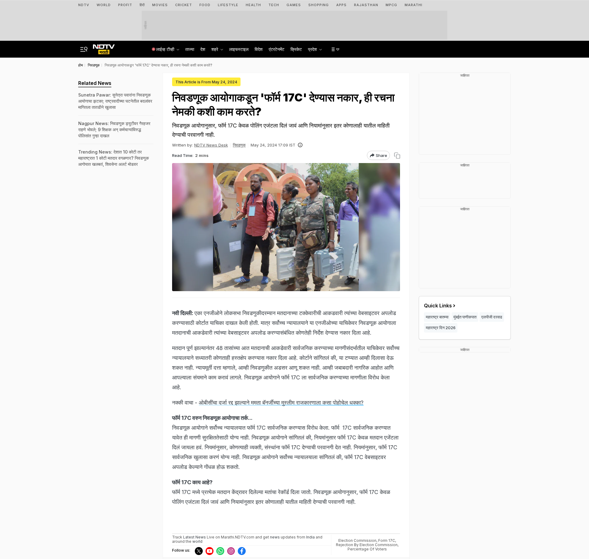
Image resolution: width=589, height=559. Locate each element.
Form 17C (386, 540)
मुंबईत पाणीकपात (464, 316)
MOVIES (160, 5)
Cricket (183, 5)
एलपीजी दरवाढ (491, 316)
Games (294, 5)
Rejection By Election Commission (367, 544)
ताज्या (189, 49)
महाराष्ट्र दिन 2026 (441, 327)
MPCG (391, 5)
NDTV (83, 5)
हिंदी (142, 5)
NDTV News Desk (211, 145)
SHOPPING (318, 5)
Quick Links (438, 305)
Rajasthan (366, 5)
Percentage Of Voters (367, 549)
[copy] (397, 155)
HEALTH (253, 5)
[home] (104, 47)
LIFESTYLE (228, 5)
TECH (273, 5)
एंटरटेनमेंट (276, 49)
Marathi (413, 5)
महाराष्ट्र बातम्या (437, 316)
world (197, 541)
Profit (125, 5)
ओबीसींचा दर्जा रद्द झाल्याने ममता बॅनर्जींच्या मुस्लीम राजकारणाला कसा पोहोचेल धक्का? (281, 402)
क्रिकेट (296, 49)
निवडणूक (239, 145)
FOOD (204, 5)
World (104, 5)
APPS (341, 5)
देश (202, 49)
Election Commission (357, 540)
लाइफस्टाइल (238, 49)
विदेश (259, 49)
